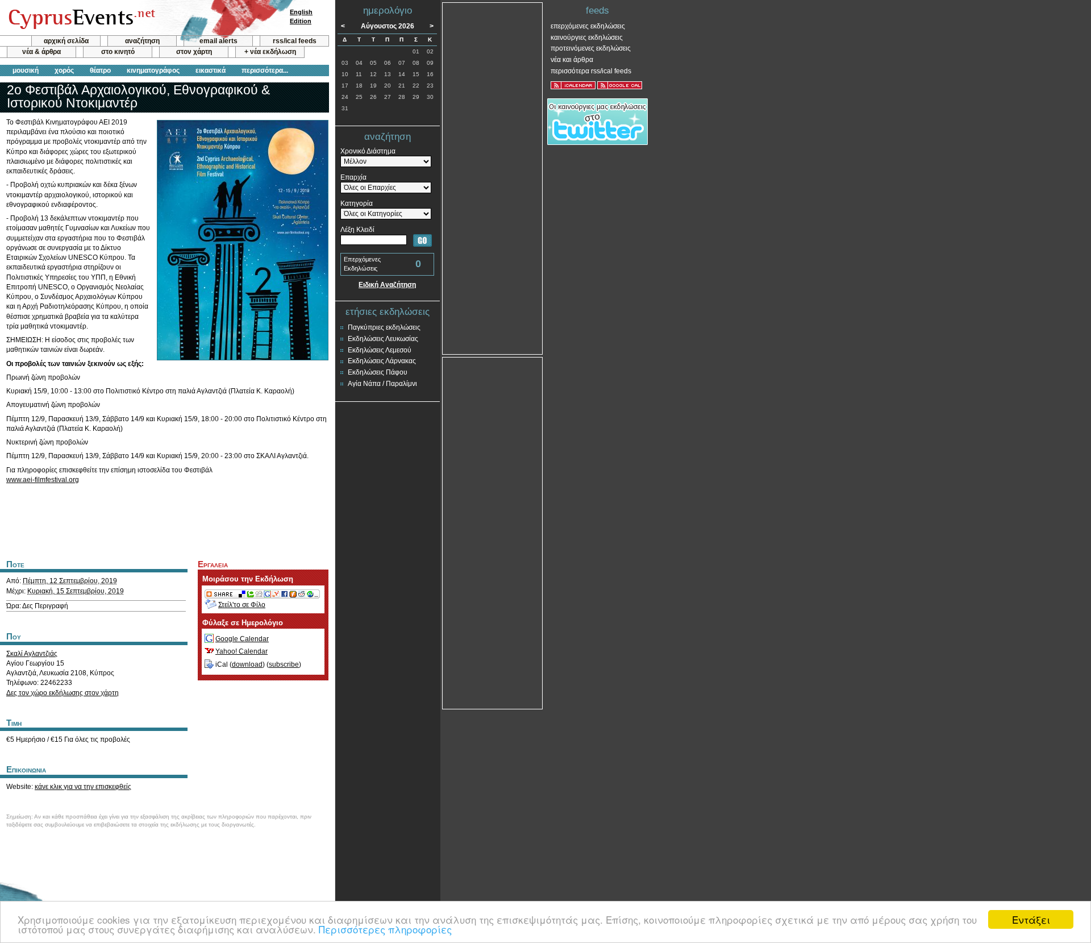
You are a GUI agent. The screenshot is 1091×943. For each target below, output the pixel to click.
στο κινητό (118, 52)
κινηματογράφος (153, 70)
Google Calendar (242, 639)
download (247, 664)
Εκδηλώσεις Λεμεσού (379, 350)
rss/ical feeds (295, 41)
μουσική (26, 70)
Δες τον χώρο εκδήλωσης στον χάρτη (62, 693)
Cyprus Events (80, 18)
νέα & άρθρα (41, 52)
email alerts (218, 41)
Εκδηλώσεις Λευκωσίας (383, 339)
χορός (64, 70)
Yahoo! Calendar (241, 651)
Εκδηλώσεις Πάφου (377, 372)
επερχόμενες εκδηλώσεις (588, 26)
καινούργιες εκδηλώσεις (587, 37)
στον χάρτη (194, 52)
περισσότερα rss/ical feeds (591, 71)
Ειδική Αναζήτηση (387, 285)
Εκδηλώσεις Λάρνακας (382, 361)
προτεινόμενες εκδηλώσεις (591, 48)
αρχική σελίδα (66, 41)
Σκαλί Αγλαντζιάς (31, 654)
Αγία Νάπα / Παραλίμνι (382, 384)
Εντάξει (1031, 919)
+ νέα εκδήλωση (270, 52)
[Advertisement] (164, 520)
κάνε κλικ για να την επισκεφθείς (83, 787)
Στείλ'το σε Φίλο (241, 605)
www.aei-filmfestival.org (42, 480)
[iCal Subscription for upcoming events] (573, 85)
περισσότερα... (264, 70)
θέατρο (100, 70)
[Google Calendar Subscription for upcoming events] (619, 85)
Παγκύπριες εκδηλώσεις (384, 327)
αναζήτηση (142, 41)
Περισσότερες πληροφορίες (385, 929)
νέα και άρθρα (572, 60)
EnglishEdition (301, 16)
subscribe (284, 664)
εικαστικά (210, 70)
